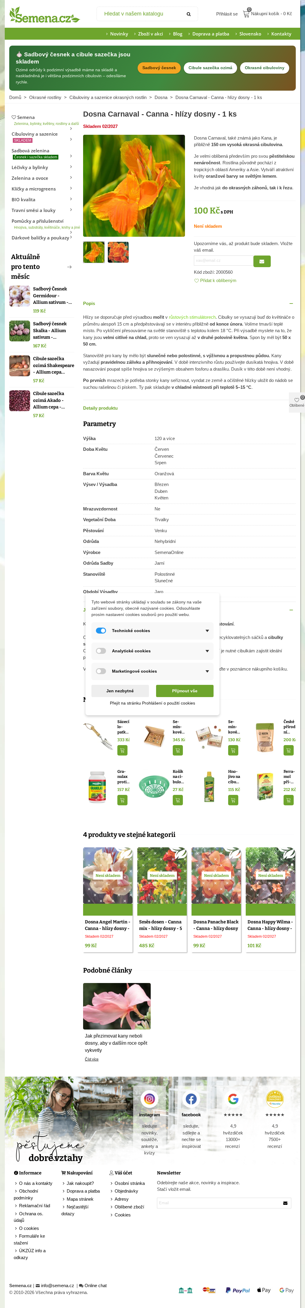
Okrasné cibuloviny (264, 68)
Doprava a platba (210, 34)
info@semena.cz (58, 1285)
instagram (149, 1114)
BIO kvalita (23, 199)
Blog (177, 34)
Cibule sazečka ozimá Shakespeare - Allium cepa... (53, 365)
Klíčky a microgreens (34, 189)
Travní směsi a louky (33, 210)
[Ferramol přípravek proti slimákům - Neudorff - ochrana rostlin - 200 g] (265, 786)
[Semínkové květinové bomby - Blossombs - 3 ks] (209, 736)
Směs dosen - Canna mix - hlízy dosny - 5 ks (160, 928)
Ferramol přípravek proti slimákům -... (290, 777)
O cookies (29, 1228)
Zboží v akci (150, 34)
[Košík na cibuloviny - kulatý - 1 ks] (154, 786)
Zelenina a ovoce (30, 178)
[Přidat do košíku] (122, 750)
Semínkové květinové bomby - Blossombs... (234, 727)
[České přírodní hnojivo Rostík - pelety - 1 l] (265, 736)
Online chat (96, 1285)
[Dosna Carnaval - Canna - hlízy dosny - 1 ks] (134, 185)
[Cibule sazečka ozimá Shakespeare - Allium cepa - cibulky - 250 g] (19, 365)
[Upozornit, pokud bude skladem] (262, 261)
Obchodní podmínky (26, 1194)
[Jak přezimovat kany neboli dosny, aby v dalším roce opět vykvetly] (117, 1005)
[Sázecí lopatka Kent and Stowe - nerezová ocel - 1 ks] (98, 736)
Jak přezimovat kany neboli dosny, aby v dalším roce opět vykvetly (116, 1043)
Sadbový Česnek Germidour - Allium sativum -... (52, 295)
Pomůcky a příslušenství (43, 224)
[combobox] (138, 14)
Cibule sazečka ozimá (210, 68)
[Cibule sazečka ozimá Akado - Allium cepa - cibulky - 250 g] (19, 400)
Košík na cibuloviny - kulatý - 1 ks (178, 777)
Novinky (119, 34)
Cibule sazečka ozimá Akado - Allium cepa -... (49, 400)
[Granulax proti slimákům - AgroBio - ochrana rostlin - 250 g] (98, 786)
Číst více (92, 1059)
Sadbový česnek (159, 68)
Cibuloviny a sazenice (35, 137)
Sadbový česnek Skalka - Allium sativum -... (50, 330)
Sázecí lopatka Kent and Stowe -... (123, 727)
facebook (191, 1114)
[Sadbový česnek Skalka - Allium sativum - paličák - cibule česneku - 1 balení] (19, 331)
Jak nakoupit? (80, 1183)
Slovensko (250, 34)
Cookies (123, 1214)
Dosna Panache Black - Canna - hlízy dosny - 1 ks (216, 928)
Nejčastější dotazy (74, 1210)
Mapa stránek (80, 1199)
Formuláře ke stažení (29, 1239)
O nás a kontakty (35, 1183)
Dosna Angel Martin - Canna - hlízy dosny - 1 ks (107, 928)
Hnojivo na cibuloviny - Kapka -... (234, 777)
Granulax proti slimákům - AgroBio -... (123, 777)
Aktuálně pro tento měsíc (25, 267)
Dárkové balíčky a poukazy (40, 238)
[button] (59, 266)
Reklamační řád (34, 1205)
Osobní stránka (130, 1183)
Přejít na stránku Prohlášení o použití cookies (152, 703)
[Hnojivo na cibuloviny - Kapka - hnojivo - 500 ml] (209, 786)
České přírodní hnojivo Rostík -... (289, 727)
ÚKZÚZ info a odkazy (30, 1254)
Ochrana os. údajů (28, 1217)
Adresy (122, 1199)
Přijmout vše (184, 690)
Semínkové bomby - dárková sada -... (178, 727)
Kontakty (281, 34)
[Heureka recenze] (275, 1099)
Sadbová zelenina (34, 153)
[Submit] (189, 14)
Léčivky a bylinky (30, 167)
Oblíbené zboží (129, 1206)
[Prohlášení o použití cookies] (112, 1215)
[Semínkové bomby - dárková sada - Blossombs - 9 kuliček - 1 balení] (154, 736)
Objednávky (126, 1191)
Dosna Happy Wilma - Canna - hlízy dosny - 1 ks (270, 928)
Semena (44, 120)
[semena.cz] (45, 14)
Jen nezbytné (120, 690)
